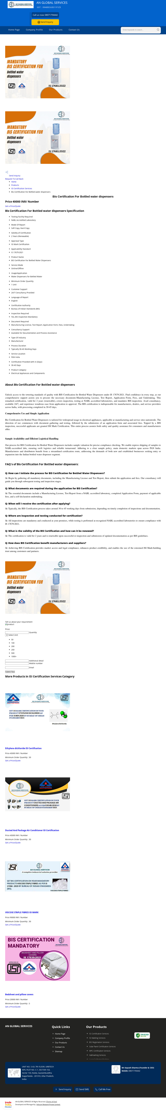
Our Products (56, 29)
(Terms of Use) (51, 1102)
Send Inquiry (46, 22)
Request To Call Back (14, 179)
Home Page (14, 29)
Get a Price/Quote (12, 206)
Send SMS (84, 1089)
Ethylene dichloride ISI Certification (23, 748)
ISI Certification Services (21, 188)
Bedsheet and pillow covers (19, 994)
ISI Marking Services (97, 1038)
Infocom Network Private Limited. (48, 1104)
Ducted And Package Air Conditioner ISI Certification (32, 830)
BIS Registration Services (99, 1042)
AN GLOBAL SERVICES (51, 4)
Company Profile (34, 29)
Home (13, 181)
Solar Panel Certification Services (102, 1046)
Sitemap (58, 1051)
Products (15, 185)
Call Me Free (104, 1089)
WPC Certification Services (99, 1051)
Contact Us (74, 29)
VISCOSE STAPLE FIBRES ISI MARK (22, 912)
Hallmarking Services (97, 1055)
